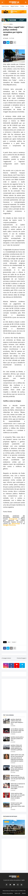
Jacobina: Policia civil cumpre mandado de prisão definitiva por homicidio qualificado (16, 747)
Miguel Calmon (15, 6)
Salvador (14, 642)
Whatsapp (16, 523)
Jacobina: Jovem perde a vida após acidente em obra (17, 738)
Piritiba (22, 6)
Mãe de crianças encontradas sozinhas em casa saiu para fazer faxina (18, 777)
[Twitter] (7, 42)
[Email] (11, 42)
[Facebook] (4, 42)
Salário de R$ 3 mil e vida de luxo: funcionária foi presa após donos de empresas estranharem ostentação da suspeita (17, 758)
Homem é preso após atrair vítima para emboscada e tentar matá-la (18, 805)
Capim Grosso (5, 6)
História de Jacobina (7, 893)
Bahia (11, 24)
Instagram (13, 519)
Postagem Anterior (6, 658)
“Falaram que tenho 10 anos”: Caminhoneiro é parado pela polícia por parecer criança (17, 768)
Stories (24, 893)
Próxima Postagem (21, 658)
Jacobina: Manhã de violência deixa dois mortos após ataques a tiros (17, 722)
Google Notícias (9, 525)
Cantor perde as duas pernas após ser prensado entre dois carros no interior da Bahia (18, 796)
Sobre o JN (17, 893)
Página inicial (6, 24)
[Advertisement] (14, 583)
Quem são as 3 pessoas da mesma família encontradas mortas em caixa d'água (18, 786)
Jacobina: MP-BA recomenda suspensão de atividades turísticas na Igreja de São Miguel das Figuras (13, 827)
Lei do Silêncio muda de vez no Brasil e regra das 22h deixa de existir (17, 730)
